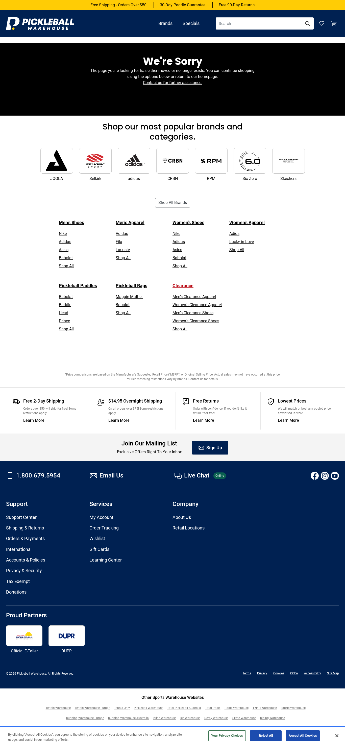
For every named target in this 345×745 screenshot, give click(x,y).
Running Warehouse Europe (85, 718)
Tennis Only (122, 708)
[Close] (336, 735)
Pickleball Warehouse (148, 708)
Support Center (21, 517)
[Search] (308, 23)
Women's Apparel (247, 222)
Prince (64, 320)
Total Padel (212, 708)
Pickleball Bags (131, 285)
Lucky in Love (241, 241)
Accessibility (312, 673)
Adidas (65, 241)
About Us (182, 517)
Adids (234, 233)
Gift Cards (99, 549)
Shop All (66, 265)
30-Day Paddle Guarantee (182, 5)
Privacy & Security (24, 570)
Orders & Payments (25, 538)
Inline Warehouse (164, 718)
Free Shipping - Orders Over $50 (118, 5)
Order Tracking (104, 527)
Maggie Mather (129, 296)
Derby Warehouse (216, 718)
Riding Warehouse (272, 718)
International (19, 549)
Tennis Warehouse (58, 708)
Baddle (65, 304)
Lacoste (123, 249)
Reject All (266, 735)
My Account (101, 517)
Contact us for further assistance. (172, 82)
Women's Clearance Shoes (196, 320)
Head (63, 312)
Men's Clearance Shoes (193, 312)
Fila (119, 241)
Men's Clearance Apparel (194, 296)
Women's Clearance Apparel (197, 304)
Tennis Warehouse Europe (92, 708)
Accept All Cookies (303, 735)
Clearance (183, 285)
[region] (172, 736)
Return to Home (172, 100)
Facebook (315, 476)
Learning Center (105, 560)
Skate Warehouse (244, 718)
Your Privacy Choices (227, 735)
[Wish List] (322, 23)
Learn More (33, 420)
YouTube (335, 476)
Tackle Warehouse (293, 708)
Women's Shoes (188, 222)
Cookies (278, 673)
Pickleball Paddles (78, 285)
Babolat (66, 257)
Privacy (262, 673)
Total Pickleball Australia (184, 708)
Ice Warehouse (190, 718)
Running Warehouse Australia (128, 718)
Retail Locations (189, 527)
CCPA (294, 673)
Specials (191, 23)
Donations (16, 592)
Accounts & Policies (25, 560)
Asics (63, 249)
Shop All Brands (172, 202)
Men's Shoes (71, 222)
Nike (63, 233)
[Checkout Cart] (334, 23)
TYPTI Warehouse (265, 708)
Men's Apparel (130, 222)
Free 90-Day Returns (237, 5)
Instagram (325, 476)
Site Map (333, 673)
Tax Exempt (18, 581)
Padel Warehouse (237, 708)
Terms (247, 673)
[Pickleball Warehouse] (45, 23)
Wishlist (97, 538)
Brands (165, 23)
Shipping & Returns (25, 527)
